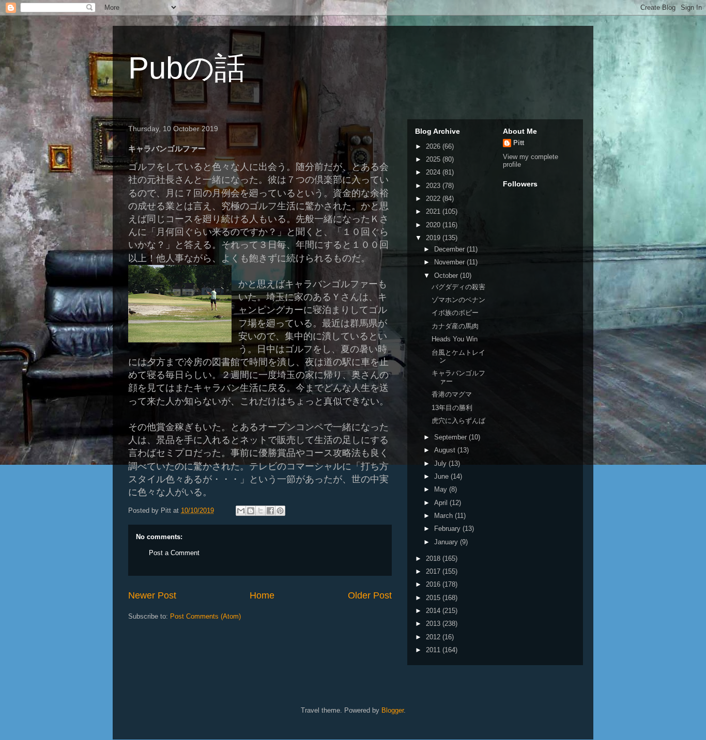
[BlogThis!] (250, 511)
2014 (434, 611)
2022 (434, 198)
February (448, 528)
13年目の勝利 (452, 408)
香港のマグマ (452, 394)
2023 (434, 186)
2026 (434, 146)
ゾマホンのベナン (458, 300)
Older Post (370, 595)
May (441, 489)
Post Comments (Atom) (205, 616)
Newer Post (152, 595)
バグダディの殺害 (458, 287)
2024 (434, 172)
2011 (434, 650)
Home (262, 595)
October (447, 275)
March (444, 515)
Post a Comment (174, 553)
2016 (434, 584)
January (447, 542)
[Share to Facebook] (270, 511)
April (442, 503)
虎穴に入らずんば (458, 420)
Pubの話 (186, 68)
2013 (434, 623)
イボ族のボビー (455, 313)
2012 (434, 637)
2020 (434, 225)
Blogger (392, 710)
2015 (434, 598)
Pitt (518, 143)
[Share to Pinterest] (280, 511)
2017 (434, 571)
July (441, 463)
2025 (434, 159)
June (442, 476)
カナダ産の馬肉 (455, 326)
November (450, 262)
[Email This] (241, 511)
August (445, 450)
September (451, 437)
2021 (434, 211)
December (450, 249)
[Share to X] (260, 511)
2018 (434, 558)
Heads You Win (455, 339)
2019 (434, 238)
